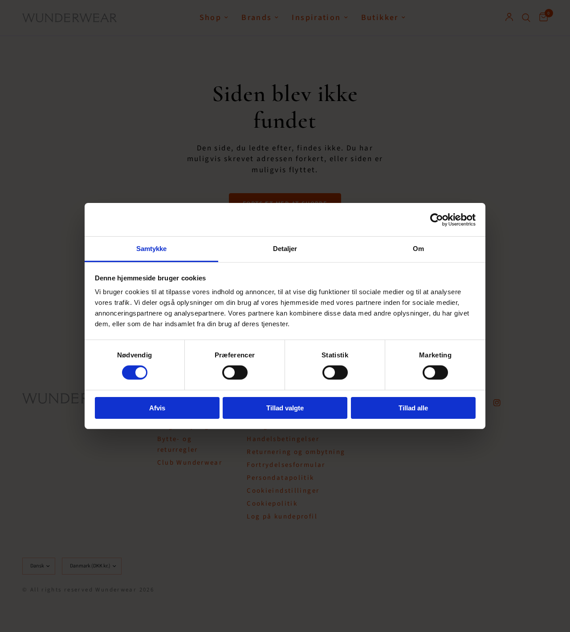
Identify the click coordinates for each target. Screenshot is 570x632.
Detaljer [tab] (285, 248)
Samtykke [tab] (151, 248)
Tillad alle (413, 408)
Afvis (157, 408)
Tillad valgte (285, 408)
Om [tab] (418, 248)
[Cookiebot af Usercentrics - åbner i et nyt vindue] (437, 219)
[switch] (235, 372)
